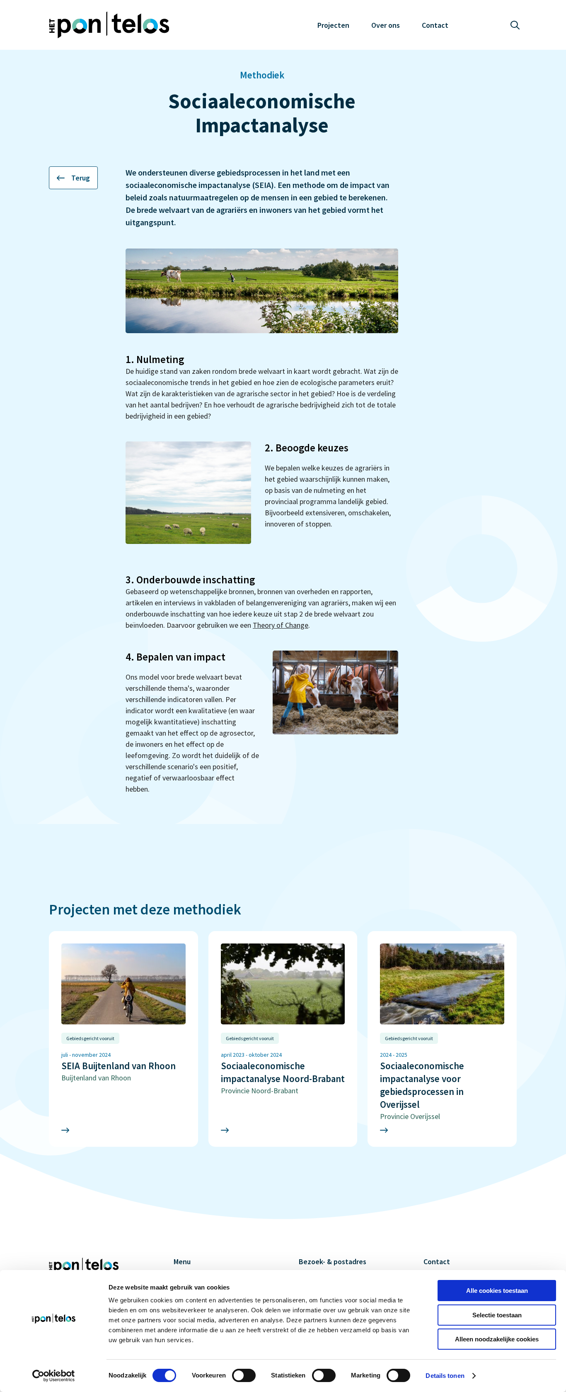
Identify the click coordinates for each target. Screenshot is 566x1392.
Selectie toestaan (497, 1315)
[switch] (244, 1375)
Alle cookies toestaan (497, 1290)
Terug (80, 178)
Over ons (385, 25)
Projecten (333, 25)
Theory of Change (280, 625)
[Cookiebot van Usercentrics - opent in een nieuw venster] (53, 1376)
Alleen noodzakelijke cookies (497, 1339)
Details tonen (445, 1375)
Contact (435, 25)
